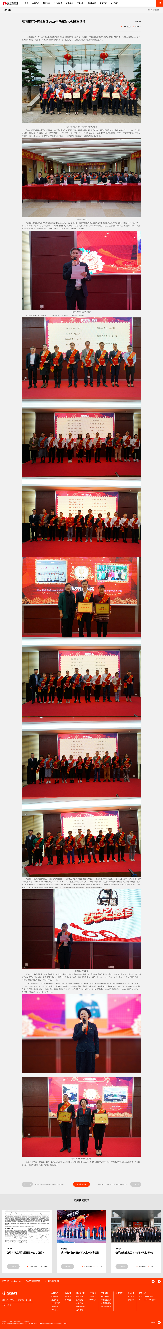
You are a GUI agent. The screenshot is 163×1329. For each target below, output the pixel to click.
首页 (26, 3)
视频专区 (54, 1306)
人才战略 (131, 1296)
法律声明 (4, 1321)
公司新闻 (156, 10)
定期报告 (79, 1300)
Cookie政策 (17, 1321)
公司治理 (79, 1310)
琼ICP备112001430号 (31, 1323)
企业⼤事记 (55, 1303)
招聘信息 (131, 1300)
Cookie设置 (26, 1321)
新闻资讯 (46, 3)
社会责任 (103, 3)
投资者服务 (80, 1306)
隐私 (11, 1321)
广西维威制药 (106, 1300)
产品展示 (92, 1296)
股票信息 (79, 1296)
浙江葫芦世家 (106, 1306)
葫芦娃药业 (105, 1296)
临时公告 (79, 1303)
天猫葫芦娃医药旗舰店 (33, 1281)
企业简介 (54, 1296)
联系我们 (54, 1310)
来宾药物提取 (106, 1303)
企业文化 (54, 1300)
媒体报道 (68, 1300)
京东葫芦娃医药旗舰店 (52, 1281)
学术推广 (92, 1300)
